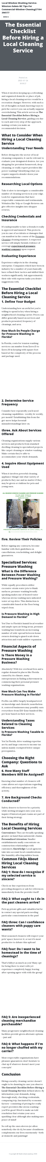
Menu (5, 17)
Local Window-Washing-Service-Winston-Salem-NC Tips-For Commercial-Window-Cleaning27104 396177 (22, 8)
